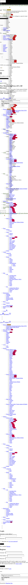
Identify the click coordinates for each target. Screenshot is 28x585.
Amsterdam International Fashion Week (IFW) (16, 11)
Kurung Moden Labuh (11, 34)
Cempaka (8, 295)
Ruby (7, 24)
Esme (7, 32)
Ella (10, 88)
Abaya (7, 132)
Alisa (10, 78)
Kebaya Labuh (9, 202)
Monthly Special (7, 207)
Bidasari (8, 194)
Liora (10, 69)
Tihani (10, 48)
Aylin (10, 266)
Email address (3, 555)
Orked (12, 121)
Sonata (10, 52)
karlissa (11, 58)
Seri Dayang (13, 237)
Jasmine (11, 98)
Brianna (11, 68)
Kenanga (12, 106)
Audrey (7, 118)
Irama (10, 49)
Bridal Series (6, 193)
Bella (10, 73)
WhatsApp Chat (9, 583)
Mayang (12, 39)
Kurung (4, 33)
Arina (10, 239)
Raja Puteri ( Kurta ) (13, 189)
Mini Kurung (9, 84)
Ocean (13, 165)
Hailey (7, 21)
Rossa (10, 283)
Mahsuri (9, 17)
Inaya (10, 131)
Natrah (10, 199)
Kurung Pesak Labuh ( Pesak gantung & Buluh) (16, 89)
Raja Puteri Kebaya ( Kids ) (15, 179)
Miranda (8, 22)
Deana (10, 115)
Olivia (10, 94)
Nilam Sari (13, 60)
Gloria (10, 271)
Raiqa (11, 109)
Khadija (11, 57)
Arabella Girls (12, 178)
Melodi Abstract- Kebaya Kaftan (16, 122)
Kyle (10, 255)
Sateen (10, 262)
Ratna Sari (11, 96)
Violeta (14, 265)
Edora (10, 70)
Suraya (12, 211)
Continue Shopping (4, 78)
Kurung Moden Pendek (11, 59)
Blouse (7, 157)
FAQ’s (4, 37)
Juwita (7, 197)
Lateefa (11, 260)
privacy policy (19, 563)
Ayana (10, 284)
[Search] (2, 105)
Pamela (11, 259)
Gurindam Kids (12, 176)
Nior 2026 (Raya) (8, 14)
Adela (10, 165)
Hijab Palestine (9, 305)
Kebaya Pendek (9, 119)
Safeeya (11, 233)
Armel (10, 127)
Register (8, 546)
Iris (10, 176)
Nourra (10, 234)
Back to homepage (4, 18)
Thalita (10, 47)
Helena (10, 71)
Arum (10, 93)
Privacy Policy (6, 38)
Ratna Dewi (13, 105)
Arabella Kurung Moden (14, 66)
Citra (10, 44)
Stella (10, 75)
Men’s (4, 202)
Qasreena (11, 269)
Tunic (10, 270)
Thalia (10, 45)
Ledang (12, 38)
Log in (2, 544)
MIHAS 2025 (9, 113)
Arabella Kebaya (13, 114)
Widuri (10, 43)
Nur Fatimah (12, 247)
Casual (4, 152)
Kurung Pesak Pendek (11, 99)
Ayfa (10, 254)
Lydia (10, 126)
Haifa (11, 120)
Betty (7, 19)
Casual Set (8, 253)
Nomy (10, 268)
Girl (7, 174)
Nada (10, 53)
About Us (5, 27)
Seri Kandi (13, 62)
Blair (10, 74)
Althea (10, 80)
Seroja (12, 238)
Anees (10, 117)
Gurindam (11, 190)
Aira (7, 130)
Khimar (8, 229)
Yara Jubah (11, 242)
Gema (10, 50)
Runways (7, 9)
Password (2, 538)
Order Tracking (6, 35)
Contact (4, 29)
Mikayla (11, 243)
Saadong (12, 37)
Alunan (11, 191)
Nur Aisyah (11, 248)
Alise (10, 216)
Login (10, 568)
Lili (11, 107)
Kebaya (4, 48)
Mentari (11, 40)
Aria (10, 258)
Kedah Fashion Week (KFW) (12, 12)
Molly (7, 23)
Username (2, 552)
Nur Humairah (12, 146)
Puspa (10, 42)
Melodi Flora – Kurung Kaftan (16, 63)
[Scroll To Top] (1, 81)
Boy (7, 187)
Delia (10, 54)
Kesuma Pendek (9, 299)
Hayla (10, 81)
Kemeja (8, 203)
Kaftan (7, 151)
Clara (7, 28)
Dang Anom (12, 95)
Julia (10, 83)
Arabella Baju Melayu (14, 288)
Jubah (7, 136)
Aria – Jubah (12, 141)
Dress (4, 46)
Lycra (4, 129)
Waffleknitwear (12, 163)
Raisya (12, 209)
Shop (4, 208)
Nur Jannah (11, 244)
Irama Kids (11, 177)
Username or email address (6, 534)
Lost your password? (13, 541)
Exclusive (5, 47)
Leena (10, 186)
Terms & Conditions (7, 39)
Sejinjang (12, 203)
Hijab (4, 204)
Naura (10, 285)
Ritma (10, 163)
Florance (8, 27)
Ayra (10, 79)
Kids (4, 173)
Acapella (11, 185)
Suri (7, 201)
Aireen (10, 55)
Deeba (7, 26)
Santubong (12, 35)
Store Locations (6, 30)
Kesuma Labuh (9, 298)
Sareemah (11, 124)
